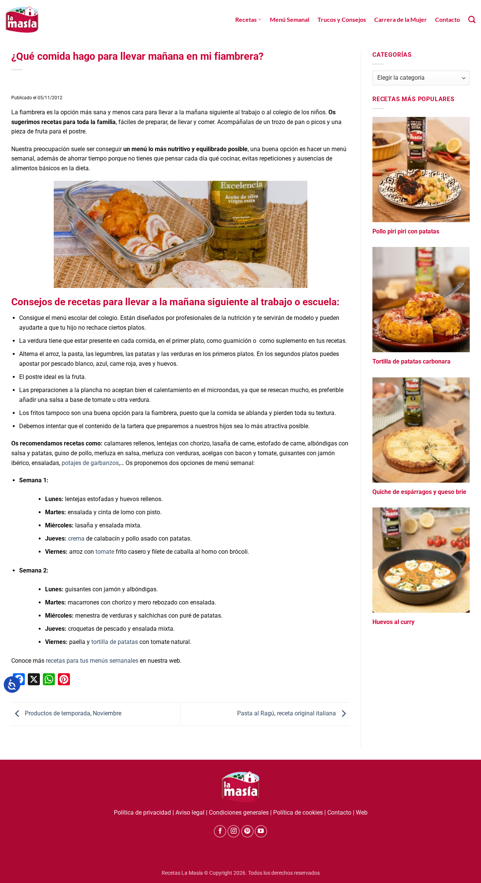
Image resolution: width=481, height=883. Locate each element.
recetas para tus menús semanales (92, 660)
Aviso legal (189, 812)
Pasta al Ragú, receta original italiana (287, 713)
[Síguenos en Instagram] (233, 831)
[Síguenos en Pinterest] (247, 831)
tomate (104, 551)
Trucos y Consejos (342, 19)
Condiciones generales (239, 812)
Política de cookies (298, 812)
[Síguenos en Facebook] (220, 831)
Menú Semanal (289, 19)
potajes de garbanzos (90, 462)
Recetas (246, 19)
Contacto (447, 19)
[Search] (471, 19)
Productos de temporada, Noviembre (72, 713)
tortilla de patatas (114, 641)
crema (76, 538)
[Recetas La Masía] (22, 19)
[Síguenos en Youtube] (261, 831)
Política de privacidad (142, 812)
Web (362, 812)
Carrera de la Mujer (400, 19)
